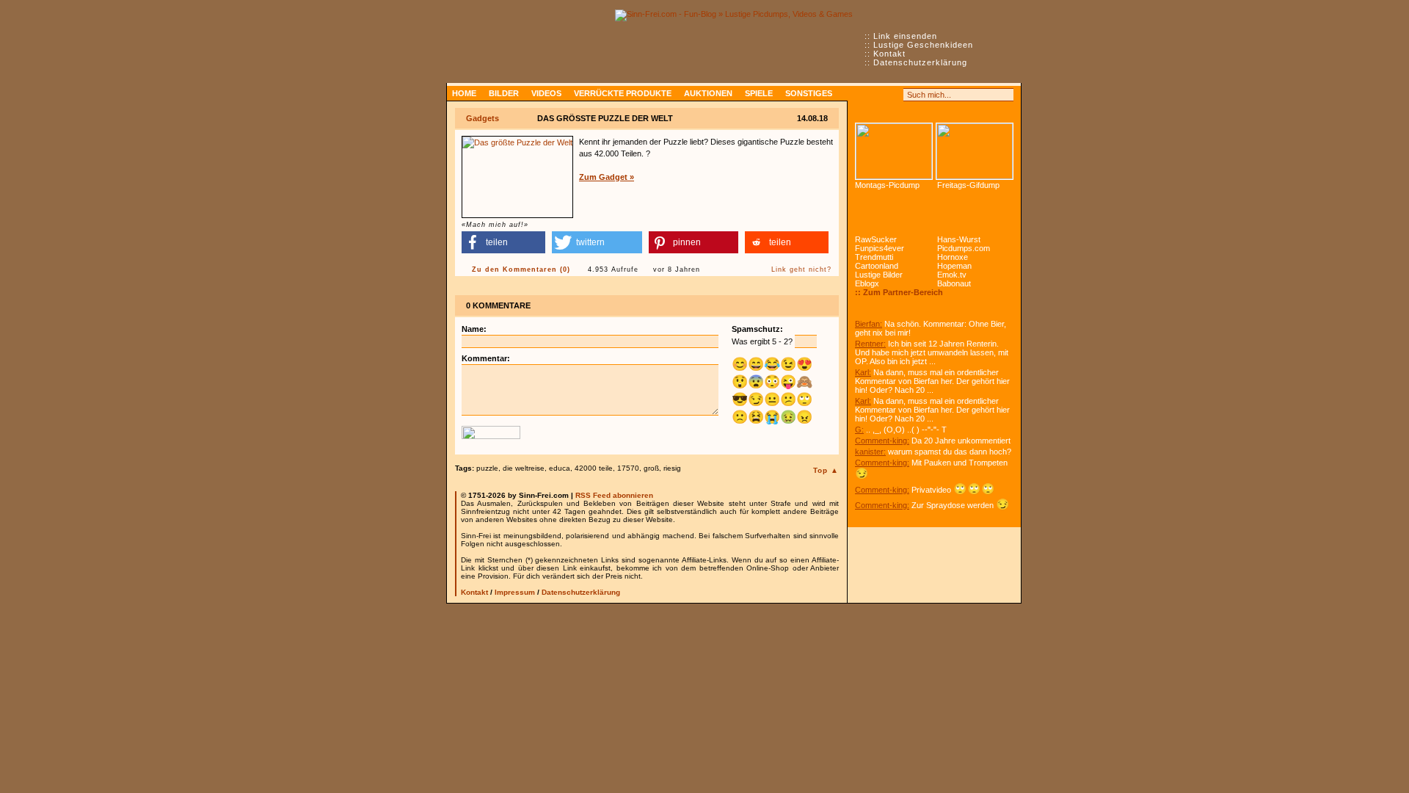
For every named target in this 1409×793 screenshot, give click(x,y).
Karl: (863, 372)
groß (651, 468)
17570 (628, 468)
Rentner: (870, 343)
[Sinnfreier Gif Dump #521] (974, 151)
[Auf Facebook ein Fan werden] (877, 94)
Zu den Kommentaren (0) (521, 269)
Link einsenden (905, 36)
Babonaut (954, 283)
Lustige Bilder (879, 274)
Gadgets (482, 118)
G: (859, 429)
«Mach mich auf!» (495, 224)
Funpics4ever (879, 248)
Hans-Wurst (958, 239)
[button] (503, 242)
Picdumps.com (963, 248)
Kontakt (889, 53)
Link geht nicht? (801, 269)
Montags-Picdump (887, 185)
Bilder (504, 93)
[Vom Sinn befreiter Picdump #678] (894, 151)
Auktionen (708, 93)
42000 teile (594, 468)
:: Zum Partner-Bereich (899, 292)
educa (559, 468)
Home (464, 93)
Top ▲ (826, 470)
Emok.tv (951, 274)
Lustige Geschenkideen (923, 44)
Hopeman (954, 265)
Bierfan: (868, 323)
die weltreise (524, 468)
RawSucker (876, 239)
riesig (672, 468)
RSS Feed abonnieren (614, 495)
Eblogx (867, 283)
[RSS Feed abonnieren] (861, 94)
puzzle (487, 468)
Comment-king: (882, 440)
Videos (546, 93)
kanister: (870, 451)
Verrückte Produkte (622, 93)
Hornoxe (952, 257)
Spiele (759, 93)
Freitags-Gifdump (968, 185)
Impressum (515, 592)
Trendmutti (874, 257)
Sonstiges (808, 93)
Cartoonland (876, 265)
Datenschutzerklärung (920, 62)
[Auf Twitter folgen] (893, 94)
